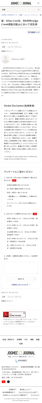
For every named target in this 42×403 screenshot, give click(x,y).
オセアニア (4, 43)
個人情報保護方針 (9, 392)
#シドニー (10, 51)
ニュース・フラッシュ (31, 15)
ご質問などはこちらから (19, 285)
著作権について (25, 389)
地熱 (32, 339)
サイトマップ (35, 395)
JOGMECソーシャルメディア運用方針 (15, 395)
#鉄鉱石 (3, 51)
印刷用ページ (35, 32)
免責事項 (12, 389)
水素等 (19, 339)
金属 (3, 9)
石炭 (21, 343)
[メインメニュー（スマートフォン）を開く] (38, 3)
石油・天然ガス (8, 339)
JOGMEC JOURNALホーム (9, 15)
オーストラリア (13, 43)
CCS (26, 339)
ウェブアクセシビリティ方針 (28, 392)
